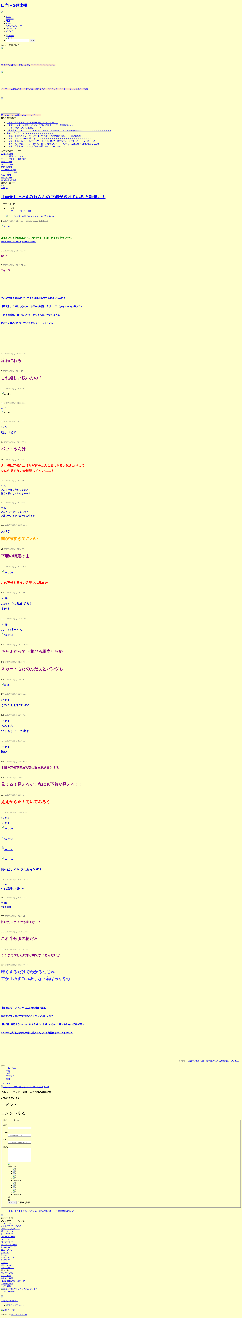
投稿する (12, 1203)
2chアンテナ (6, 1260)
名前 (5, 1125)
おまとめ (10, 31)
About (8, 23)
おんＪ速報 (6, 1276)
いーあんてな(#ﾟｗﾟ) (10, 1229)
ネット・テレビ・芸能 (21, 211)
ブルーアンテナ (13, 28)
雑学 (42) (5, 177)
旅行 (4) (4, 175)
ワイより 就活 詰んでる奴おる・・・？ (24, 128)
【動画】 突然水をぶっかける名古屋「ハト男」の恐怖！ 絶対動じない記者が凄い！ (43, 1024)
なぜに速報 (6, 1286)
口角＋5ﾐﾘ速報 (14, 5)
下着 (8, 1073)
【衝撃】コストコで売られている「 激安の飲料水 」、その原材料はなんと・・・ (43, 125)
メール (6, 1132)
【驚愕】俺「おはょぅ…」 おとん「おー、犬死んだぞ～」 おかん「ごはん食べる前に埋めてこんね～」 (55, 144)
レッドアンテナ (8, 1234)
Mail (8, 21)
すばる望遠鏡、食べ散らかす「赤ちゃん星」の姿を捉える (30, 314)
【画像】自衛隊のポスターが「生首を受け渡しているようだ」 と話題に (39, 146)
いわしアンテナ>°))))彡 (11, 1226)
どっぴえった (7, 1283)
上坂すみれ (11, 1068)
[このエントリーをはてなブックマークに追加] (27, 216)
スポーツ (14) (7, 170)
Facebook (10, 19)
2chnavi (4, 1255)
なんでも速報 (7, 1273)
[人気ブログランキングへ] (6, 1298)
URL (5, 1140)
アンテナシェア (8, 1223)
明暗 (8, 1079)
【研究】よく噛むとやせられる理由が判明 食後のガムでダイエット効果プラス (42, 306)
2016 (3, 185)
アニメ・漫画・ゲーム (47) (13, 156)
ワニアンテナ (7, 1239)
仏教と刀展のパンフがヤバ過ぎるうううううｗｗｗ (27, 323)
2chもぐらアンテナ (9, 1247)
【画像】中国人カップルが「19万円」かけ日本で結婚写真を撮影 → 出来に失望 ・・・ (47, 136)
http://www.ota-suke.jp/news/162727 (18, 241)
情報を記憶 (25, 1202)
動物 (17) (5, 167)
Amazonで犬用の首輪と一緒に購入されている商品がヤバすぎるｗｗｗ (37, 1032)
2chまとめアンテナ (9, 1257)
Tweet (51, 216)
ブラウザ (10, 1076)
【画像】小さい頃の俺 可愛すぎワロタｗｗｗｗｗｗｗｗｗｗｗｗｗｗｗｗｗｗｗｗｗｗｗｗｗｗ (50, 138)
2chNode (4, 1263)
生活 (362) (5, 154)
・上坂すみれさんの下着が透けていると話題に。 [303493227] (213, 1061)
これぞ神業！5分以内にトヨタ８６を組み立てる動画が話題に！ (33, 298)
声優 (8, 1071)
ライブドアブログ (19, 1314)
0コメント (5, 1083)
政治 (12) (5, 162)
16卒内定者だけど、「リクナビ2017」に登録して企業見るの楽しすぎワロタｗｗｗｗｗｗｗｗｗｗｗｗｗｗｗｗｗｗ (59, 130)
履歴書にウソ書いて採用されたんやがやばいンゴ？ (27, 1016)
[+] (11, 154)
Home (8, 17)
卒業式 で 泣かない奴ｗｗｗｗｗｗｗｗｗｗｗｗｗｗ (30, 133)
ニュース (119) (7, 172)
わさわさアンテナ (9, 1245)
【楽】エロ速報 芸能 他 (13, 1281)
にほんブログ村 (8, 1291)
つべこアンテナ (8, 1242)
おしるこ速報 (7, 1278)
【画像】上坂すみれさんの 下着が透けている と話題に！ (32, 123)
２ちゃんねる (7, 1265)
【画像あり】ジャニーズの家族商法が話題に (23, 1007)
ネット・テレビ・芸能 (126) (13, 159)
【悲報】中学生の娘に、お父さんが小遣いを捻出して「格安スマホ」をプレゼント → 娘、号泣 (51, 141)
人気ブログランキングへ (9, 1301)
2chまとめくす (7, 1268)
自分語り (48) (7, 180)
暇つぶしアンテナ (14, 26)
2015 (3, 188)
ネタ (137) (5, 164)
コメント (7, 1147)
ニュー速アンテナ (9, 1250)
